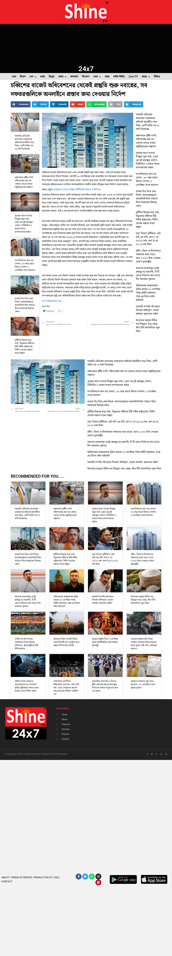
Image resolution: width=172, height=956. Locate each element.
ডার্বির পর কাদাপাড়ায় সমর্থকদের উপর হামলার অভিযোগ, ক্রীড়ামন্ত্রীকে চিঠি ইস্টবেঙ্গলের (26, 644)
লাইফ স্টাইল (119, 77)
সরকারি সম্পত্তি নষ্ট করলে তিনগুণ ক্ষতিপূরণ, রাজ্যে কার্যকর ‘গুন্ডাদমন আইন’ (148, 310)
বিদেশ (23, 77)
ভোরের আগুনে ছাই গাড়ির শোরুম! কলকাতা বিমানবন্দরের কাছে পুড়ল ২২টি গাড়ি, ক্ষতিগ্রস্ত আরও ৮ (144, 644)
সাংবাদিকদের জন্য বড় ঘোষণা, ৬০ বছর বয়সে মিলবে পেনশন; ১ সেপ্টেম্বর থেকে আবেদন (25, 265)
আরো (144, 77)
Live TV (133, 77)
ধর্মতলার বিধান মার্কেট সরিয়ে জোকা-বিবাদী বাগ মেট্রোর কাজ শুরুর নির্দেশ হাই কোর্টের (66, 642)
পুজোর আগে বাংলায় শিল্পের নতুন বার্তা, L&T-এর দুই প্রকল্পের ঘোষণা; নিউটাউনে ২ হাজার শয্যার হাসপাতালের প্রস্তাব (24, 224)
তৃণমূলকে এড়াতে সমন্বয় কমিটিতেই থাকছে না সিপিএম (77, 189)
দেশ (31, 77)
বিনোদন (85, 77)
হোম (14, 77)
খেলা (95, 77)
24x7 (86, 69)
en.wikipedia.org (52, 301)
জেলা (60, 77)
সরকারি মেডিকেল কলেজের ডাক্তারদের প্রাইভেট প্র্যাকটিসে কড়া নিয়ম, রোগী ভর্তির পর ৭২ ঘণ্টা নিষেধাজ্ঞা (24, 142)
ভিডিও (157, 77)
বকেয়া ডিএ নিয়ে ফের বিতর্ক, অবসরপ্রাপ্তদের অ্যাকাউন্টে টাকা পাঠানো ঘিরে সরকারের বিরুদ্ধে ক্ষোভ (25, 305)
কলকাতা (74, 77)
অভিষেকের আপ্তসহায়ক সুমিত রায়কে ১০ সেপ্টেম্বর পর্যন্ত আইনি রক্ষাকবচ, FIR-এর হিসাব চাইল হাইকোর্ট (148, 292)
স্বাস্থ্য (107, 77)
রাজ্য (42, 77)
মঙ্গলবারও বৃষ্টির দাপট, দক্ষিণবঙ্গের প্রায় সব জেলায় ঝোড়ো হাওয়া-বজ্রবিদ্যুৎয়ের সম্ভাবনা (24, 182)
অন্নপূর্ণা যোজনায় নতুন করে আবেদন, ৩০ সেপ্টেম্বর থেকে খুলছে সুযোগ (143, 684)
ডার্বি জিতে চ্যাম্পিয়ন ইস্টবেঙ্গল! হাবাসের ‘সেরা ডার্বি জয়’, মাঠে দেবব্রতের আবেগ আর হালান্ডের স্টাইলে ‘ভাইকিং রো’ (66, 687)
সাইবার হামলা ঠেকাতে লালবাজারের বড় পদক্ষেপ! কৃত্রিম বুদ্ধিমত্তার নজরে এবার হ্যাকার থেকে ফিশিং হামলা (27, 686)
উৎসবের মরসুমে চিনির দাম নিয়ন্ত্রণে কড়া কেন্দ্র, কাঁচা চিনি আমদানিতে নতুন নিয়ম (148, 325)
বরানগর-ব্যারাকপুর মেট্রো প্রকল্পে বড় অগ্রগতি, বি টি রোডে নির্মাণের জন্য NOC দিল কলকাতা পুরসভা (148, 273)
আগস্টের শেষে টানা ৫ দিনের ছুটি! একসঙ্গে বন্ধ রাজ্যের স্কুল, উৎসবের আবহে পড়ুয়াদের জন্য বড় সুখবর (105, 686)
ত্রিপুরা (51, 77)
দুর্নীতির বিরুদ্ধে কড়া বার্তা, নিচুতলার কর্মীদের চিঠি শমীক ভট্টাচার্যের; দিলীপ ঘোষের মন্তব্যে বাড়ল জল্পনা (24, 346)
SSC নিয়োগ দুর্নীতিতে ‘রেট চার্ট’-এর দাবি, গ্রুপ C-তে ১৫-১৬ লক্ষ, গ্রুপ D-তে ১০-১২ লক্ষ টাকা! (148, 238)
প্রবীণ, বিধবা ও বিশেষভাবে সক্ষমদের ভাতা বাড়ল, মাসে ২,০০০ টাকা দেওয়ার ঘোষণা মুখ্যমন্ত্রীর (148, 256)
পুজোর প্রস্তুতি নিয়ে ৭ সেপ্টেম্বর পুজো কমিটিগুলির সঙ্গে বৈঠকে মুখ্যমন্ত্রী (105, 642)
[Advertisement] (86, 44)
